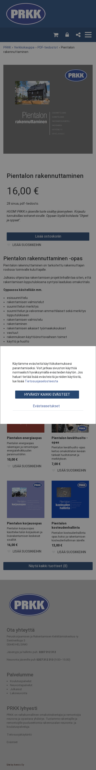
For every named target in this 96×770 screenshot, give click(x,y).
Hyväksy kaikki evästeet (47, 394)
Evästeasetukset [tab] (46, 406)
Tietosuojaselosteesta (41, 381)
